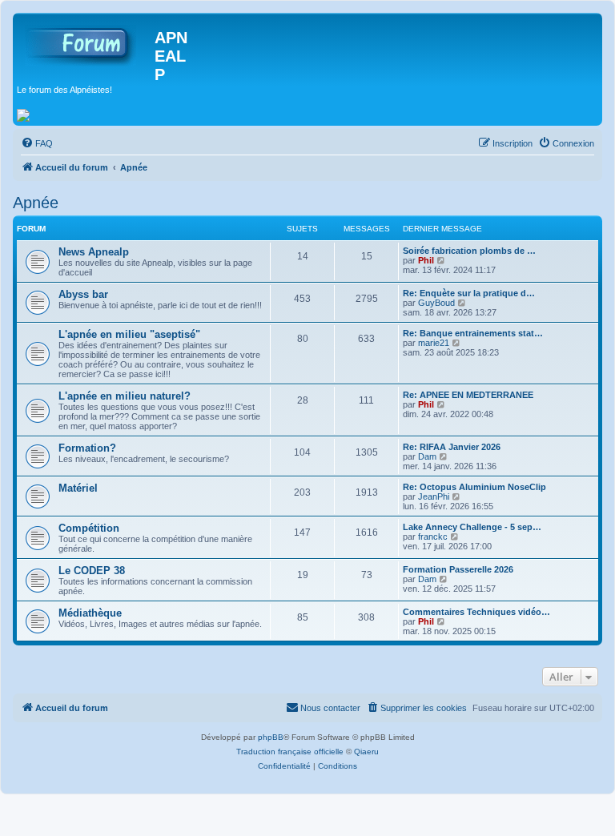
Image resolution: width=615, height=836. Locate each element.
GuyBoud (436, 302)
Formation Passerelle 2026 (458, 569)
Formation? (87, 448)
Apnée (35, 202)
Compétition (88, 528)
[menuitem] (37, 143)
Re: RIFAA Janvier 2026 (451, 447)
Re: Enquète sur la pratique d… (469, 293)
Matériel (78, 488)
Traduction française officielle (290, 751)
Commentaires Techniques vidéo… (476, 612)
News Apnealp (93, 252)
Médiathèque (90, 613)
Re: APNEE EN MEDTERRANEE (468, 395)
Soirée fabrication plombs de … (469, 250)
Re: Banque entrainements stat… (473, 333)
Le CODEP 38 (91, 571)
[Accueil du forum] (86, 42)
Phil (426, 260)
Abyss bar (83, 294)
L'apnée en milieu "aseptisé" (129, 334)
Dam (427, 456)
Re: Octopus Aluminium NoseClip (474, 487)
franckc (433, 536)
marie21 (433, 343)
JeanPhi (433, 496)
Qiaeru (366, 751)
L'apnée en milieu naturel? (124, 396)
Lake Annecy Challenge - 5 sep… (472, 527)
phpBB (270, 737)
